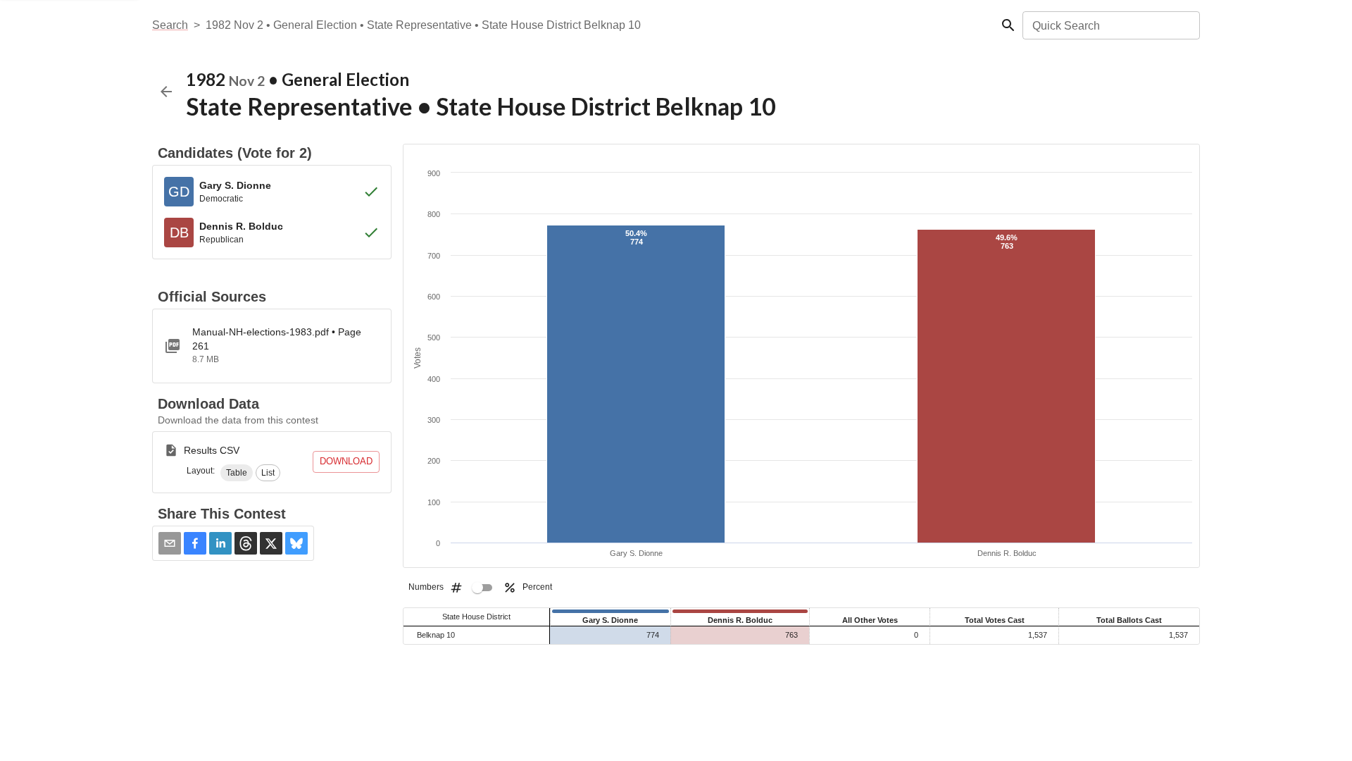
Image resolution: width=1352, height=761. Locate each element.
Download (346, 461)
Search (170, 25)
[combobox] (1110, 25)
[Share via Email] (169, 543)
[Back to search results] (166, 92)
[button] (236, 472)
